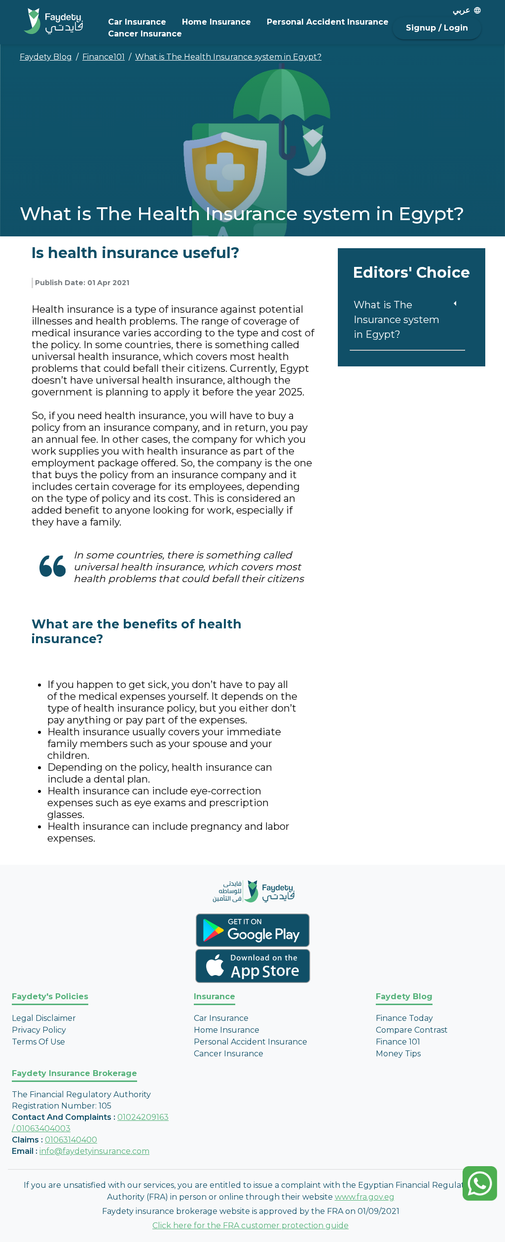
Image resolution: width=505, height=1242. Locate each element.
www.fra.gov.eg (365, 1197)
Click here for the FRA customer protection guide (250, 1225)
